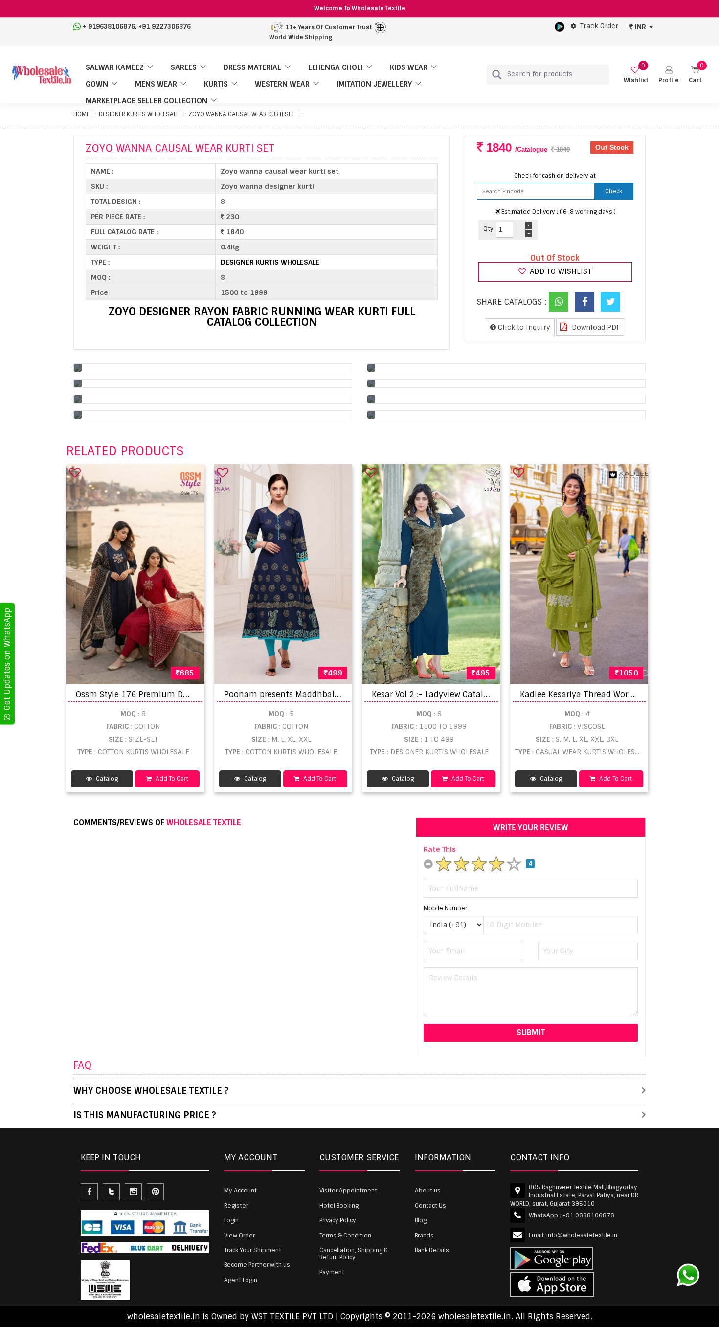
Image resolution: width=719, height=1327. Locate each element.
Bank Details (432, 1250)
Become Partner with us (257, 1265)
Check (613, 191)
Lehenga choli (335, 67)
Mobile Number (445, 908)
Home (81, 114)
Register (236, 1206)
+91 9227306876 (164, 26)
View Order (239, 1235)
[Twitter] (610, 302)
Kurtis (216, 84)
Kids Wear (408, 67)
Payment (331, 1272)
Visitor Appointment (348, 1190)
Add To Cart (171, 779)
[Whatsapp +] (558, 302)
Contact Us (430, 1206)
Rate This (440, 849)
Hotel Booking (339, 1206)
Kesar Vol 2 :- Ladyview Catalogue (437, 694)
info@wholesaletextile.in (581, 1235)
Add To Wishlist (560, 271)
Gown (97, 84)
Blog (421, 1220)
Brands (424, 1235)
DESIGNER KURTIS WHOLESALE (139, 114)
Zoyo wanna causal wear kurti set (241, 114)
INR (640, 26)
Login (231, 1220)
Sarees (184, 67)
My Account (240, 1190)
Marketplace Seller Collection (146, 100)
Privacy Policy (337, 1220)
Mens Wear (156, 84)
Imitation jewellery (374, 84)
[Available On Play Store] (559, 26)
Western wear (282, 84)
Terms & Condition (345, 1235)
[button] (668, 75)
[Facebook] (584, 302)
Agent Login (240, 1280)
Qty (488, 228)
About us (428, 1190)
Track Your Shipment (252, 1250)
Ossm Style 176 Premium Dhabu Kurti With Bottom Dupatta (194, 694)
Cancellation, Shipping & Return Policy (353, 1253)
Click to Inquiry (523, 327)
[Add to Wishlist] (75, 472)
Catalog (106, 779)
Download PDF (595, 327)
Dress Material (252, 67)
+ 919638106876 (109, 26)
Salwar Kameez (115, 67)
